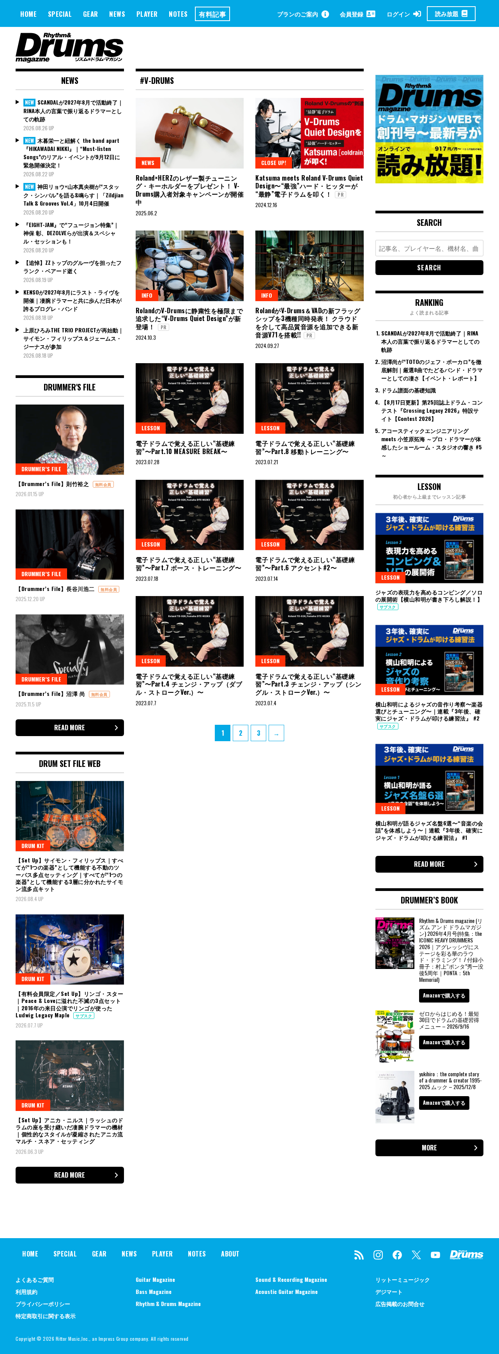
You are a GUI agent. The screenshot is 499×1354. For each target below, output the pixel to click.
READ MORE (69, 727)
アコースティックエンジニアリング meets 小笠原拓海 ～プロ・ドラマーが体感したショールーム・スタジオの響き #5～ (431, 442)
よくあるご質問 (35, 1279)
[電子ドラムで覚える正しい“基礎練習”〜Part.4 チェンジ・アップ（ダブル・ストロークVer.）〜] (190, 631)
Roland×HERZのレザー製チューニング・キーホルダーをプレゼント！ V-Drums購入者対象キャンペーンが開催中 (190, 190)
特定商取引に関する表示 (46, 1315)
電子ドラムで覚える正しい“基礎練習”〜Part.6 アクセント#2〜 (305, 563)
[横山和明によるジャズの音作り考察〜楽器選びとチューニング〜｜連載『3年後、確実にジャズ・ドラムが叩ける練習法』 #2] (429, 660)
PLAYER (147, 14)
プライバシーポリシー (43, 1303)
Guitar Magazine (155, 1279)
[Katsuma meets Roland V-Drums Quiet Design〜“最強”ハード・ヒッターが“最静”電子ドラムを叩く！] (309, 133)
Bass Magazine (154, 1291)
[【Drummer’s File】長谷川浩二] (70, 544)
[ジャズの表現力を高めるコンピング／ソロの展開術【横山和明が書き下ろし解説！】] (429, 548)
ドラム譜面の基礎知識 (408, 390)
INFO (147, 295)
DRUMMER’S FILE (41, 469)
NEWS (117, 14)
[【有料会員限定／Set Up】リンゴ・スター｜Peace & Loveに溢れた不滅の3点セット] (70, 949)
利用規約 (26, 1291)
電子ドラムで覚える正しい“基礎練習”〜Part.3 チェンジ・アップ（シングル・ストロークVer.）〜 (308, 684)
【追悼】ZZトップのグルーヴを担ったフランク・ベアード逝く (72, 266)
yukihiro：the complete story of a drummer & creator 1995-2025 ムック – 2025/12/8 (450, 1080)
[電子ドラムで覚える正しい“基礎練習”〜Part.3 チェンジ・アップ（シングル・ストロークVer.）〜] (309, 631)
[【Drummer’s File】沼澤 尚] (70, 649)
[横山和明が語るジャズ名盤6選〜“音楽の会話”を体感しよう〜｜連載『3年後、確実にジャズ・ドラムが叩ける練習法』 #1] (429, 779)
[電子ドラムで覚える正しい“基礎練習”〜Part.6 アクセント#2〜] (309, 515)
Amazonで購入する (444, 995)
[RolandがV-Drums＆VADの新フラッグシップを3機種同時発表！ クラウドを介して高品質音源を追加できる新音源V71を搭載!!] (309, 266)
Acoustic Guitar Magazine (286, 1291)
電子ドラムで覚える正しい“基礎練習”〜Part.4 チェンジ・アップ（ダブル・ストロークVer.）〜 (189, 684)
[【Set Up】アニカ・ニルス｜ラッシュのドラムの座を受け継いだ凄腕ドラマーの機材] (70, 1075)
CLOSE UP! (273, 162)
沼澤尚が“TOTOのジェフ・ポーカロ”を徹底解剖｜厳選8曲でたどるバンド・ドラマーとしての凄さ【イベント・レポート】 (432, 369)
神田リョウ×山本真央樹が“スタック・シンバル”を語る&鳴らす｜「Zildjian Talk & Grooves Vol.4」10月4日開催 (73, 194)
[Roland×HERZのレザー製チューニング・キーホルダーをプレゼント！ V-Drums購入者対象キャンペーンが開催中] (190, 133)
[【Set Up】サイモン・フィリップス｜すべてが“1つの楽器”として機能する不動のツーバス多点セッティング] (70, 816)
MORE (429, 1147)
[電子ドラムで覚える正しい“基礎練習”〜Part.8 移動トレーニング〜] (309, 398)
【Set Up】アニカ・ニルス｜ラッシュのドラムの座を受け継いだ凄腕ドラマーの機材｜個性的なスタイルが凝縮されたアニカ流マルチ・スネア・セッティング (69, 1130)
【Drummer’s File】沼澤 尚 (51, 693)
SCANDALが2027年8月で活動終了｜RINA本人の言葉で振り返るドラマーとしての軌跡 (73, 110)
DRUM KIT (32, 845)
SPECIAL (60, 14)
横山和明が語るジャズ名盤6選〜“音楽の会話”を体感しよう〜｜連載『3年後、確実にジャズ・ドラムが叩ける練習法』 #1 (429, 830)
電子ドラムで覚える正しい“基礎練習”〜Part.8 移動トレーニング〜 (305, 447)
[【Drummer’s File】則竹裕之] (70, 440)
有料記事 (212, 14)
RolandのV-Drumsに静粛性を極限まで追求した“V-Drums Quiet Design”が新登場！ (189, 319)
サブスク (84, 1016)
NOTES (178, 14)
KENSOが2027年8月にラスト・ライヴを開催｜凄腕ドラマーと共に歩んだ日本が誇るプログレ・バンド (72, 300)
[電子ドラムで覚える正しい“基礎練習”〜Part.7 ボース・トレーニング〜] (190, 515)
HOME (28, 14)
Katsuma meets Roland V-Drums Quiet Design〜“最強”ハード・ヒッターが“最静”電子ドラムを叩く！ (309, 186)
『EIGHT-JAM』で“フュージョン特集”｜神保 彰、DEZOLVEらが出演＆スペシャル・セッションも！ (71, 232)
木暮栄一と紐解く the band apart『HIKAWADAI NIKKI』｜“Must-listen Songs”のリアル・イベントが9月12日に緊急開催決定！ (71, 152)
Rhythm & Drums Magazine (168, 1303)
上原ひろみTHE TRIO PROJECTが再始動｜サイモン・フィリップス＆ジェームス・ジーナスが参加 (73, 338)
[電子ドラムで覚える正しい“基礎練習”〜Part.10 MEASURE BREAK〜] (190, 398)
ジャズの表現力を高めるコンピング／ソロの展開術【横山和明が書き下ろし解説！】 (429, 595)
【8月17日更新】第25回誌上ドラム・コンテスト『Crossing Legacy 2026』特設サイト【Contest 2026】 (432, 410)
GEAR (90, 14)
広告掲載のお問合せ (400, 1303)
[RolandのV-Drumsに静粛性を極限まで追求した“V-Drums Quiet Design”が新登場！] (190, 266)
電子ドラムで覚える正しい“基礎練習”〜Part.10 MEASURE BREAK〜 (185, 447)
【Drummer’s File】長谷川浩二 (56, 588)
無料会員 (103, 484)
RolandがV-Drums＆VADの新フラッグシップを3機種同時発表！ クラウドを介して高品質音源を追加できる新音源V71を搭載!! (307, 322)
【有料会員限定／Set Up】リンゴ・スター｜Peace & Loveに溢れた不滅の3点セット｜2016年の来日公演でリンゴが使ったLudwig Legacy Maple (69, 1004)
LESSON (151, 428)
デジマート (389, 1291)
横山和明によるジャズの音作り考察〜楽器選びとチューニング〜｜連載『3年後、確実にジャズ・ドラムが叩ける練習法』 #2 (429, 711)
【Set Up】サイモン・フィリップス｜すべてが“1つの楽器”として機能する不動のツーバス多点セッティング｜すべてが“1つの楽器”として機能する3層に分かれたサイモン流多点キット (69, 874)
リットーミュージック (402, 1279)
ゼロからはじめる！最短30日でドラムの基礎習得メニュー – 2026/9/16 (449, 1020)
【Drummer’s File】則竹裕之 (53, 483)
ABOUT (230, 1253)
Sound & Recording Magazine (291, 1279)
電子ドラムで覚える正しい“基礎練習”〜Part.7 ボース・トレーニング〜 (189, 563)
